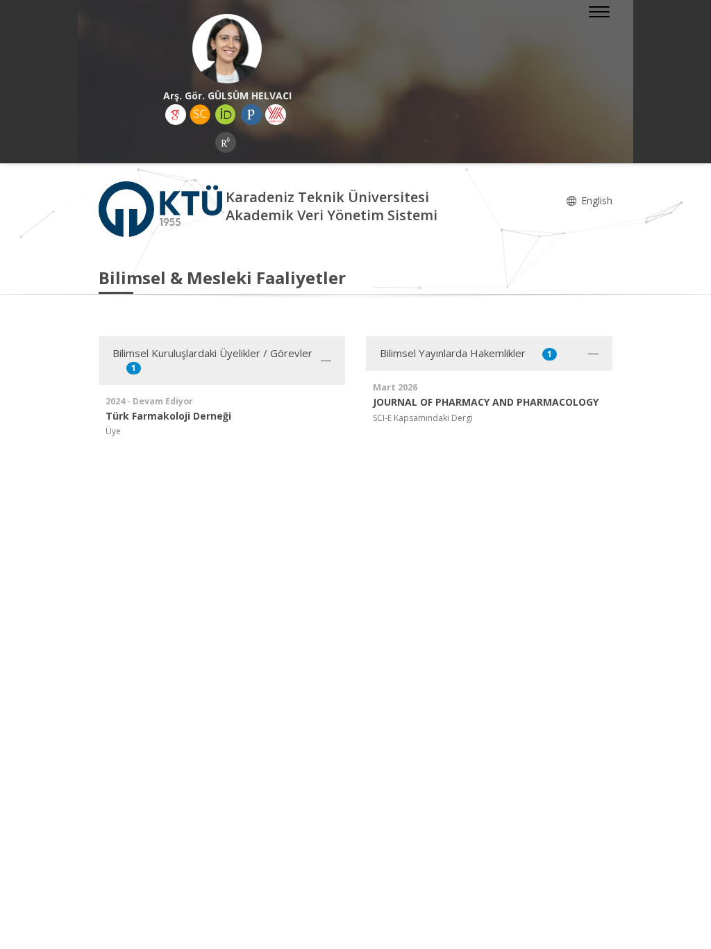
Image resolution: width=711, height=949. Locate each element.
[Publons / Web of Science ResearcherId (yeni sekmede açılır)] (251, 114)
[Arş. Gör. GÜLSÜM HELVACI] (227, 48)
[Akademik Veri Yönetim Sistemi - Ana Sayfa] (162, 208)
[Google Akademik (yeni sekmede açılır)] (175, 114)
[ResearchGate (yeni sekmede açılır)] (225, 142)
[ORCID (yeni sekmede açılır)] (225, 114)
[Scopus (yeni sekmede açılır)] (200, 114)
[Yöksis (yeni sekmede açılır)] (275, 114)
